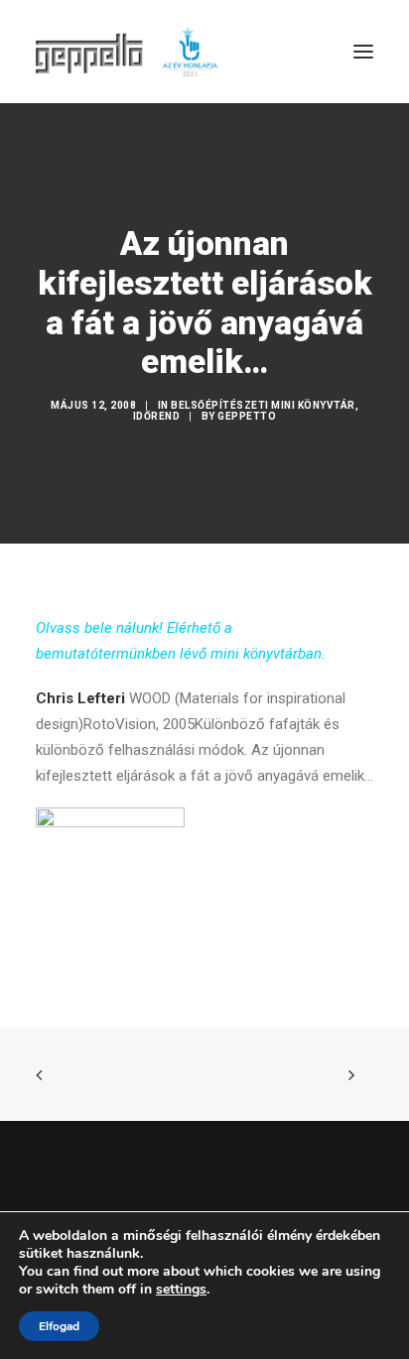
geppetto (246, 416)
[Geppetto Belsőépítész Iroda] (128, 51)
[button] (363, 51)
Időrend (157, 416)
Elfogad (59, 1326)
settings (181, 1289)
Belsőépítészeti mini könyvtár (263, 405)
